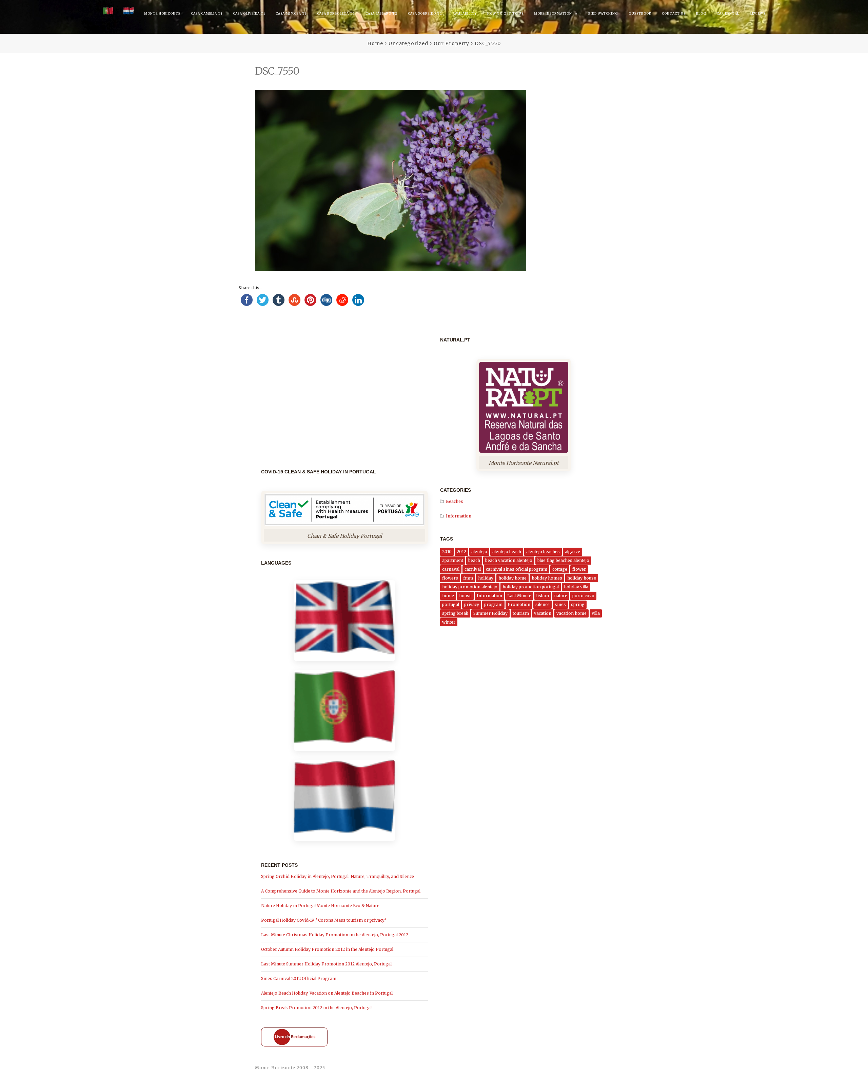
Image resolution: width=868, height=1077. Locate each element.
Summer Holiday (490, 613)
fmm (468, 578)
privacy (471, 604)
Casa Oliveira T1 (249, 13)
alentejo (479, 551)
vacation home (571, 613)
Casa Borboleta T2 (336, 13)
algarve (572, 551)
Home (375, 43)
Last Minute (519, 595)
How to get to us (505, 13)
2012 (461, 551)
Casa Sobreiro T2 (425, 13)
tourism (521, 613)
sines (560, 604)
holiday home (512, 578)
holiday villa (576, 586)
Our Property (451, 43)
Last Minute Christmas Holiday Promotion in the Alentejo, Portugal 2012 (334, 934)
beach (474, 560)
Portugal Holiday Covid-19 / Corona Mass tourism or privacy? (324, 920)
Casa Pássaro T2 (381, 13)
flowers (450, 578)
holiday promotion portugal (530, 586)
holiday (485, 578)
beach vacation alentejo (508, 560)
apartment (452, 560)
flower (579, 569)
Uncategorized (408, 43)
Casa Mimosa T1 (291, 13)
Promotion (519, 604)
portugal (450, 604)
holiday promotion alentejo (469, 586)
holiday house (581, 578)
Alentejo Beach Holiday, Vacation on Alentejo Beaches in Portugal (327, 993)
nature (560, 595)
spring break (455, 613)
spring (578, 604)
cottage (559, 569)
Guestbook (640, 13)
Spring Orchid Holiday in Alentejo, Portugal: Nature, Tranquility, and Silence (337, 876)
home (448, 595)
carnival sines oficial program (516, 569)
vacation (542, 613)
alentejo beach (506, 551)
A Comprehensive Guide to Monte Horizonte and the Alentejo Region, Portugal (340, 891)
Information (458, 515)
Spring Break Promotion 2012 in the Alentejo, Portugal (316, 1007)
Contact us (674, 13)
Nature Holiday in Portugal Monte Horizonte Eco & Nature (320, 905)
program (493, 604)
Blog (701, 13)
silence (542, 604)
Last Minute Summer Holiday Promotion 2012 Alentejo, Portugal (326, 963)
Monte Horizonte (162, 13)
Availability (465, 13)
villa (596, 613)
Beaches (454, 501)
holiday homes (547, 578)
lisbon (542, 595)
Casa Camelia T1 (206, 13)
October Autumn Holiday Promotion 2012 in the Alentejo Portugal (327, 949)
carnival (473, 569)
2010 (447, 551)
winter (448, 622)
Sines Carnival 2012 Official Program (298, 978)
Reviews (757, 13)
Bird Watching (603, 13)
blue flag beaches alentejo (563, 560)
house (465, 595)
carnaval (450, 569)
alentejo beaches (543, 551)
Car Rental (728, 13)
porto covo (583, 595)
